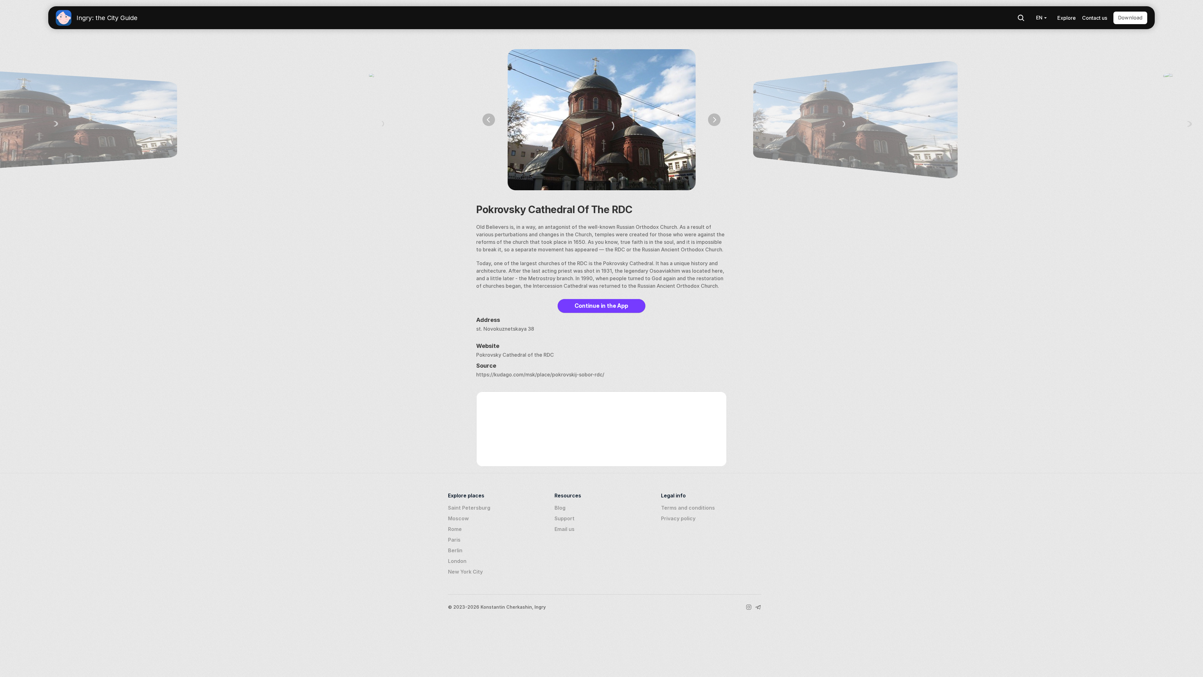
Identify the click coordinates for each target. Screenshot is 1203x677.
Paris (454, 540)
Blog (560, 508)
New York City (465, 572)
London (457, 561)
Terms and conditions (688, 508)
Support (565, 518)
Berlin (455, 550)
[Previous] (488, 119)
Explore (1066, 18)
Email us (565, 529)
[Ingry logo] (63, 18)
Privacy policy (678, 518)
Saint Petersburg (469, 508)
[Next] (714, 119)
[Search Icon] (1021, 18)
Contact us (1094, 18)
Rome (455, 529)
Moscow (458, 518)
